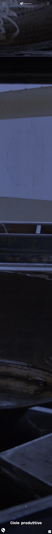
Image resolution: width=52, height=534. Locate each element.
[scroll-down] (25, 505)
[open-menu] (48, 3)
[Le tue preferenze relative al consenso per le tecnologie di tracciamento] (49, 531)
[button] (4, 3)
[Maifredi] (26, 3)
